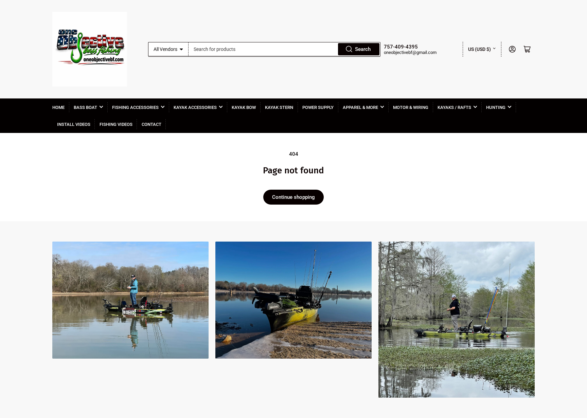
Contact (151, 124)
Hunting (495, 107)
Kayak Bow (244, 107)
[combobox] (285, 49)
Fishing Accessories (135, 107)
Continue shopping (293, 197)
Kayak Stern (279, 107)
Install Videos (73, 124)
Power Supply (318, 107)
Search (363, 49)
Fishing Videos (116, 124)
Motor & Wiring (410, 107)
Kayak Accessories (195, 107)
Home (58, 107)
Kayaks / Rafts (454, 107)
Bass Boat (85, 107)
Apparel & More (360, 107)
